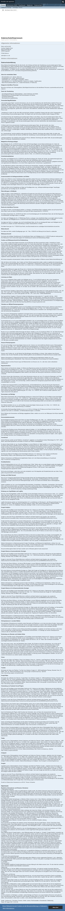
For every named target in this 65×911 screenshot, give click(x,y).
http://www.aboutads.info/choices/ (52, 270)
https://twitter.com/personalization (9, 750)
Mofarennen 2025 (12, 5)
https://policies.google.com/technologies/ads (29, 544)
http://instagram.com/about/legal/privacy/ (49, 761)
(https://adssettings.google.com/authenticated (32, 546)
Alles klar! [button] (55, 907)
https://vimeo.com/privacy (38, 661)
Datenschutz (38, 5)
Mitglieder (30, 5)
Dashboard (22, 5)
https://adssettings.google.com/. (35, 665)
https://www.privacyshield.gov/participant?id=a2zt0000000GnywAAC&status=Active (36, 701)
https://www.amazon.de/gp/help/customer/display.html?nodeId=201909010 (40, 359)
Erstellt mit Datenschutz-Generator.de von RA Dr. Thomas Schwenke (18, 782)
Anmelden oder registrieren (7, 1)
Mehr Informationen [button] (8, 908)
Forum (3, 5)
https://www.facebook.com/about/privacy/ (36, 724)
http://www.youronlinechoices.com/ (16, 271)
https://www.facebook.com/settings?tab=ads (47, 731)
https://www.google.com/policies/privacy (53, 662)
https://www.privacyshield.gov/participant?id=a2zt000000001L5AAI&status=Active (36, 518)
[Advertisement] (32, 24)
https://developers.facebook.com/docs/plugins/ (40, 696)
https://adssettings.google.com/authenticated (12, 673)
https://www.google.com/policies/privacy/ (31, 671)
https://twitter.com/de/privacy (41, 749)
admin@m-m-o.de (5, 55)
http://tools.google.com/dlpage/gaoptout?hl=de (40, 540)
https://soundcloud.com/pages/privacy (10, 459)
